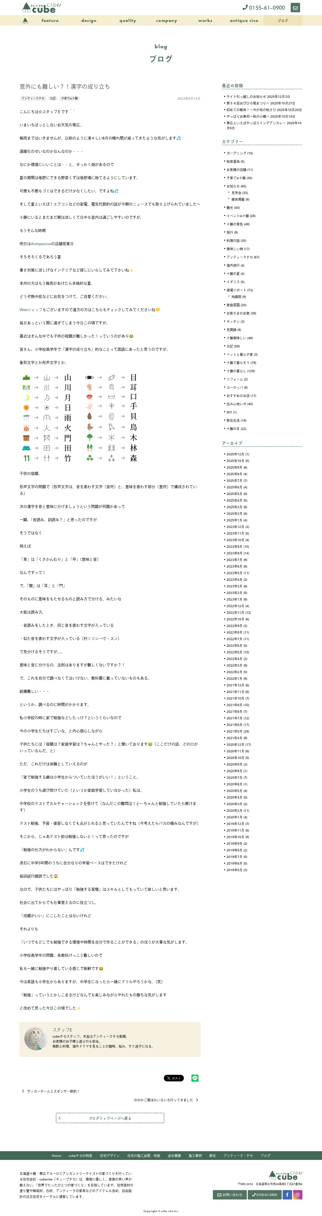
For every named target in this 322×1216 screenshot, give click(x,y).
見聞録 (231, 329)
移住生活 (233, 420)
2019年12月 (235, 823)
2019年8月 (235, 850)
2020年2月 (235, 810)
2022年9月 (235, 625)
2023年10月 (235, 540)
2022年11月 (235, 612)
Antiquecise (41, 243)
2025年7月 (235, 480)
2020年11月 (235, 751)
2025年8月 (235, 474)
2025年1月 (235, 520)
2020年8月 (235, 771)
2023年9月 (235, 546)
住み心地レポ (236, 404)
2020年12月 (235, 744)
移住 (212, 1155)
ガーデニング (236, 153)
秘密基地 (233, 161)
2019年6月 (235, 863)
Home (56, 1155)
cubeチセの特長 (80, 1155)
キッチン (233, 321)
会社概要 (174, 1155)
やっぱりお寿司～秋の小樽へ (248, 116)
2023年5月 (235, 573)
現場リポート (236, 290)
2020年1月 (235, 817)
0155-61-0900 (266, 7)
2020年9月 (235, 764)
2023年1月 (235, 599)
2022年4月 (235, 658)
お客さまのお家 (238, 313)
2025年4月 (235, 500)
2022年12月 (235, 606)
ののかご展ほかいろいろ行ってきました (163, 1100)
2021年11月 (235, 691)
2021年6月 (235, 724)
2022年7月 (235, 639)
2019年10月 (235, 837)
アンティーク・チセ (238, 1155)
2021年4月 (235, 738)
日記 (53, 98)
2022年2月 (235, 672)
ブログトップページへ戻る (110, 1118)
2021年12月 (235, 685)
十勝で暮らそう (238, 362)
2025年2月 (235, 513)
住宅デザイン (110, 1155)
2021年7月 (235, 718)
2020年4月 (235, 797)
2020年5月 (235, 790)
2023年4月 (235, 579)
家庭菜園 (233, 305)
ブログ (265, 1155)
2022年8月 (235, 632)
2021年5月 (235, 731)
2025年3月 (235, 507)
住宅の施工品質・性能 (143, 1155)
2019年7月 (235, 856)
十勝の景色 (235, 224)
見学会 (236, 192)
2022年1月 (235, 678)
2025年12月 (235, 454)
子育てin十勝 (69, 98)
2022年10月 (235, 619)
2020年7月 (235, 777)
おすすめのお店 (238, 395)
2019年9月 (235, 843)
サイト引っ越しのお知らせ (246, 96)
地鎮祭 (236, 296)
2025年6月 (235, 487)
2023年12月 (235, 526)
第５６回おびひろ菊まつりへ (248, 103)
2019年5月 (235, 870)
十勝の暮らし (236, 371)
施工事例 (195, 1155)
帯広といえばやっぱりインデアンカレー (256, 123)
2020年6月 (235, 784)
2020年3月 (235, 804)
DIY (229, 412)
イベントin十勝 (238, 216)
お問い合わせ (232, 1194)
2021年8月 (235, 711)
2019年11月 (235, 830)
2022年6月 (235, 645)
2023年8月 (235, 553)
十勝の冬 (233, 428)
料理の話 (233, 240)
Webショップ (31, 309)
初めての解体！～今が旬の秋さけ (251, 109)
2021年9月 (235, 705)
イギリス (233, 282)
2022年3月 (235, 665)
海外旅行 (233, 265)
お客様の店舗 (236, 169)
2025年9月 (235, 467)
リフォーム (235, 379)
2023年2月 (235, 592)
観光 (230, 207)
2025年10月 (235, 460)
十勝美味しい (236, 338)
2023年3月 (235, 586)
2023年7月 (235, 559)
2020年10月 (235, 757)
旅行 (230, 232)
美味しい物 (235, 249)
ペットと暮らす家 (240, 354)
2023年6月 (235, 566)
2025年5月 (235, 493)
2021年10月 (235, 698)
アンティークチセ (33, 98)
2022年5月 (235, 652)
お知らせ (233, 186)
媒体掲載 (238, 199)
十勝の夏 (233, 273)
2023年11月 (235, 533)
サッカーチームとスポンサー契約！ (53, 1091)
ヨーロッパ (235, 387)
